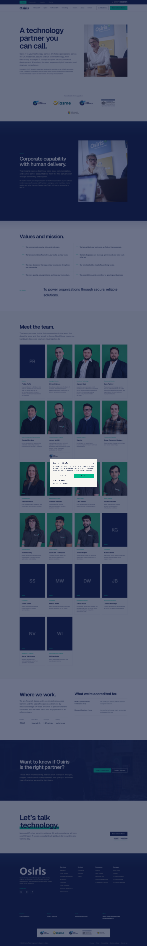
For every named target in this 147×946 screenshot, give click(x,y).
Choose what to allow (59, 480)
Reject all (63, 476)
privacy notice (65, 483)
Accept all (84, 476)
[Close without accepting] (93, 463)
